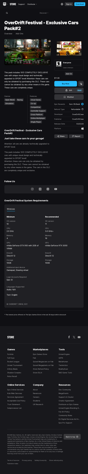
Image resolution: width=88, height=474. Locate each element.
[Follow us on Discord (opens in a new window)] (40, 189)
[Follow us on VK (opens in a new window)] (48, 189)
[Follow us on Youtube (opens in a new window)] (55, 189)
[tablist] (44, 209)
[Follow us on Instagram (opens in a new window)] (32, 189)
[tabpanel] (44, 241)
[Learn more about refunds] (82, 109)
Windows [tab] (11, 209)
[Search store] (6, 13)
